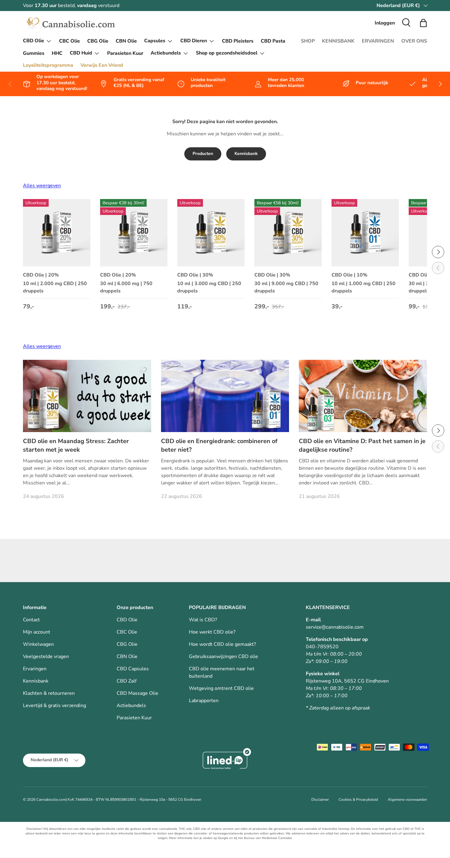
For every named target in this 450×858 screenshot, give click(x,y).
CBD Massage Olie (137, 693)
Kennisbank (246, 153)
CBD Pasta (273, 41)
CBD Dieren (193, 40)
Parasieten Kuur (125, 53)
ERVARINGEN (378, 41)
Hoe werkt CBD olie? (212, 632)
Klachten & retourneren (49, 693)
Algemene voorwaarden (407, 799)
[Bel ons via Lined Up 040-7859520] (225, 760)
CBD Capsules (133, 668)
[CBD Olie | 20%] (56, 232)
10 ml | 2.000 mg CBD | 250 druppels (55, 287)
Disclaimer (320, 799)
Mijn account (36, 632)
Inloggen (385, 23)
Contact (31, 619)
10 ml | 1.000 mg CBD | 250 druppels (364, 287)
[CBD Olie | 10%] (365, 232)
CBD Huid (81, 53)
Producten (203, 153)
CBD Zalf (127, 681)
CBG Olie (97, 41)
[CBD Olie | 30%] (211, 232)
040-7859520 (322, 646)
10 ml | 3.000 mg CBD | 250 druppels (209, 287)
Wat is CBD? (203, 619)
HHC (57, 53)
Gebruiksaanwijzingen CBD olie (223, 656)
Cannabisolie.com (51, 799)
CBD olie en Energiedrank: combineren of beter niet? (219, 445)
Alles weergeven (42, 185)
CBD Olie (33, 40)
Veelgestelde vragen (46, 656)
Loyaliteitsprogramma (48, 65)
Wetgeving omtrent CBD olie (221, 688)
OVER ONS (414, 41)
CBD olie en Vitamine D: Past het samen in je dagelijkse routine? (362, 445)
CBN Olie (126, 41)
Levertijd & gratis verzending (54, 705)
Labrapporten (204, 700)
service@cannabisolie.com (335, 627)
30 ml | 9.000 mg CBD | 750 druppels (286, 287)
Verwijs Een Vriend (102, 65)
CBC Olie (69, 41)
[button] (423, 23)
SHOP (308, 41)
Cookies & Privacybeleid (358, 799)
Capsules (154, 40)
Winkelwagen (38, 644)
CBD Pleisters (237, 41)
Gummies (33, 53)
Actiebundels (166, 53)
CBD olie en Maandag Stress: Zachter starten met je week (76, 445)
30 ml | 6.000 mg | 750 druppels (126, 287)
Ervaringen (35, 668)
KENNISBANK (338, 41)
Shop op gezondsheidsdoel (226, 53)
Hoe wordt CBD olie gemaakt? (222, 644)
